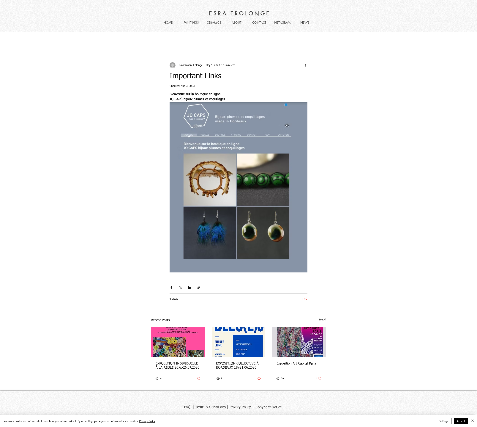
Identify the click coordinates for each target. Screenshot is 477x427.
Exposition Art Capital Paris (296, 363)
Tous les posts (159, 39)
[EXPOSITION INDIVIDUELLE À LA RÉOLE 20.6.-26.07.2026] (178, 342)
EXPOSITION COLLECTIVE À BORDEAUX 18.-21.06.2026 (237, 365)
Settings (443, 421)
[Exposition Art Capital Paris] (299, 342)
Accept (461, 421)
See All (322, 319)
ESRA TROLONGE (240, 13)
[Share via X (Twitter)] (180, 287)
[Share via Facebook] (171, 287)
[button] (321, 39)
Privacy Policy (147, 421)
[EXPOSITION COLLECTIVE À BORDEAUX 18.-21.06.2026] (239, 342)
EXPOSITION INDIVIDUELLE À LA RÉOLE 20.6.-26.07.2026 (177, 365)
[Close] (472, 421)
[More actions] (305, 65)
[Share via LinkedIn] (189, 287)
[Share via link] (198, 287)
